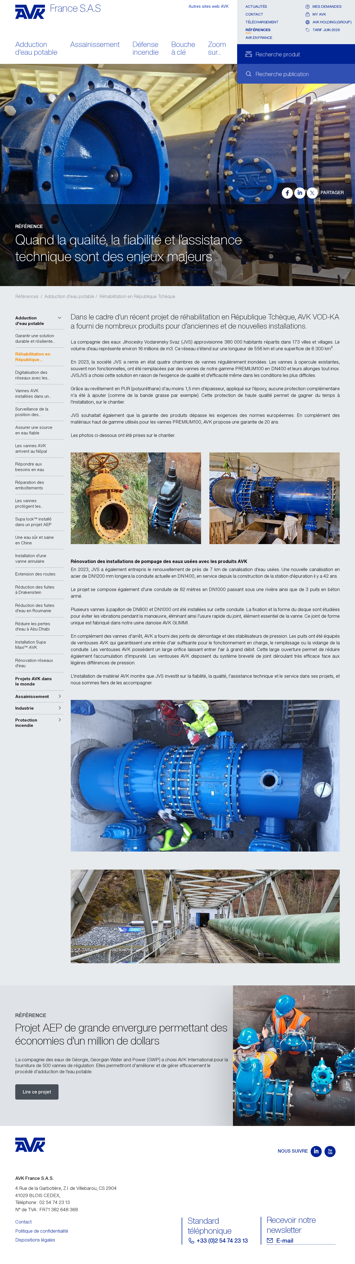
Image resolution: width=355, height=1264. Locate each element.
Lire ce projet (37, 1091)
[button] (39, 320)
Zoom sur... (217, 48)
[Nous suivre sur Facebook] (287, 193)
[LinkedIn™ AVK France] (316, 1151)
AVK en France (258, 37)
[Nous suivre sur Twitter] (312, 193)
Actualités (256, 6)
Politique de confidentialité (41, 1231)
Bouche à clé (183, 48)
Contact (254, 14)
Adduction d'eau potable (36, 48)
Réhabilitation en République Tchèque (137, 296)
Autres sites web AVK (209, 6)
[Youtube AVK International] (330, 1151)
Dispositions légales (35, 1240)
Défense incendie (146, 48)
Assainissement (95, 44)
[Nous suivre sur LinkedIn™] (299, 193)
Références (257, 29)
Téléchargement (261, 22)
